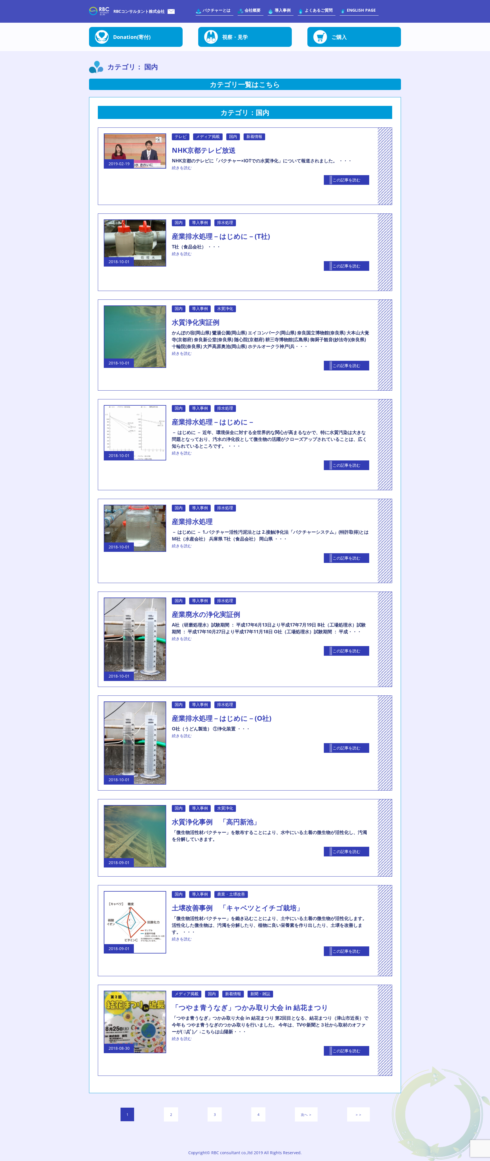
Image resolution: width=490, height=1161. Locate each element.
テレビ (181, 136)
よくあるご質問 (319, 10)
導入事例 (283, 10)
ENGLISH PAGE (361, 10)
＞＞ (358, 1114)
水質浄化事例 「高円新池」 (216, 821)
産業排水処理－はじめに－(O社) (221, 718)
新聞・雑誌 (260, 993)
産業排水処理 (192, 521)
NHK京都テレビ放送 (204, 150)
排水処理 (225, 222)
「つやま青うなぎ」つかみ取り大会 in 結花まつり (250, 1007)
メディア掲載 (208, 136)
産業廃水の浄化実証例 (206, 614)
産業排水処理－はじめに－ (213, 421)
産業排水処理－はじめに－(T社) (221, 236)
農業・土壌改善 (231, 894)
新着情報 (254, 136)
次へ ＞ (306, 1114)
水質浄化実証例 (195, 322)
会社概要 (253, 10)
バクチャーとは (217, 10)
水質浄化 (225, 308)
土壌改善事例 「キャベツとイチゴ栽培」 (237, 907)
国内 (233, 136)
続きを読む (182, 167)
